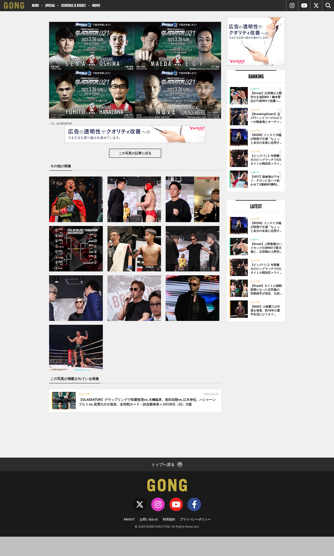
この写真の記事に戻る (135, 153)
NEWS (35, 5)
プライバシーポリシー (195, 519)
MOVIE (96, 5)
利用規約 (169, 519)
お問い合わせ (149, 519)
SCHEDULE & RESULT (73, 5)
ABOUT (129, 519)
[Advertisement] (256, 388)
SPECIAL (50, 5)
